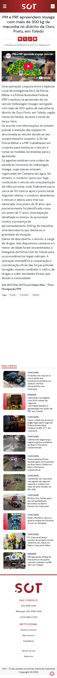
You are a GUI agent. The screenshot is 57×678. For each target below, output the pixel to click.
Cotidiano (24, 295)
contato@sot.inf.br (28, 617)
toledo (13, 295)
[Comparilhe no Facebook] (20, 39)
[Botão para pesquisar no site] (53, 6)
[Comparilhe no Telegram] (35, 39)
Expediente (28, 641)
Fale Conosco (28, 635)
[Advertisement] (28, 332)
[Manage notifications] (52, 673)
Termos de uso (28, 650)
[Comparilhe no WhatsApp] (30, 39)
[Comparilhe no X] (25, 39)
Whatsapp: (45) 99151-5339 (29, 611)
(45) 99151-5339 (28, 606)
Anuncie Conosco (28, 630)
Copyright (24, 672)
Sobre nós (28, 656)
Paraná (36, 295)
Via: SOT (7, 285)
